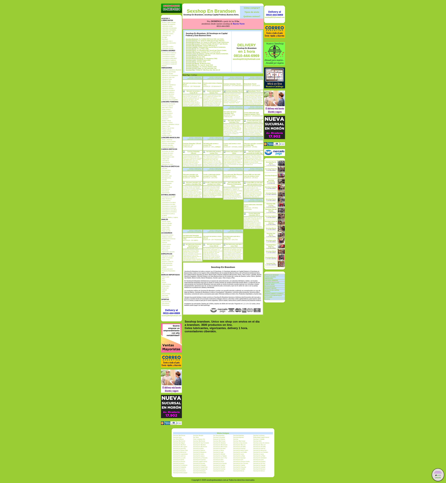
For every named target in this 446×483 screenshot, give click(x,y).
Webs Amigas (223, 433)
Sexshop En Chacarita (239, 467)
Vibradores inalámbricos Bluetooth (171, 70)
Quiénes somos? (251, 16)
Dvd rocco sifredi (167, 187)
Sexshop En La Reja (239, 456)
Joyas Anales (166, 227)
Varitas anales (166, 229)
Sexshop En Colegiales (199, 465)
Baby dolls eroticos (167, 107)
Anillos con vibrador (167, 73)
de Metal (164, 215)
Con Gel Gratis (166, 301)
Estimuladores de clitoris (169, 202)
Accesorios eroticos (167, 235)
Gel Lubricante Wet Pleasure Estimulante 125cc (233, 175)
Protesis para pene (167, 269)
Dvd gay (164, 179)
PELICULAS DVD (270, 286)
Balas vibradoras (167, 198)
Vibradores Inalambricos (169, 84)
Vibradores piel (166, 83)
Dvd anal (164, 168)
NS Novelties (165, 286)
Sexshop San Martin (192, 63)
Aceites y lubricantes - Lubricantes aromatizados (194, 78)
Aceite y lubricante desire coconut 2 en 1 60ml (211, 175)
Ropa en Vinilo (166, 126)
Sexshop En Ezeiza (178, 463)
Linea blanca (165, 160)
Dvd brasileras (166, 172)
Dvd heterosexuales (167, 181)
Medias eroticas (166, 120)
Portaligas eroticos (167, 122)
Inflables (164, 267)
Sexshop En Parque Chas (180, 450)
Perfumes (164, 44)
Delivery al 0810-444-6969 (171, 312)
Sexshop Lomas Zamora (240, 443)
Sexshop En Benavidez (199, 472)
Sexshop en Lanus (258, 454)
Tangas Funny (166, 133)
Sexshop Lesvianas (258, 435)
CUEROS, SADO (269, 284)
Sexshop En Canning (219, 469)
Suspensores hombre (168, 147)
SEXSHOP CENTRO (270, 288)
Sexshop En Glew (218, 459)
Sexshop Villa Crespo (193, 52)
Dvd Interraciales (167, 183)
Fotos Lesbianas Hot (199, 439)
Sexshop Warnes (191, 65)
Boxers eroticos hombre (169, 141)
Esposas (164, 242)
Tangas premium (166, 131)
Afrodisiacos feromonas (168, 238)
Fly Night (164, 37)
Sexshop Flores (191, 50)
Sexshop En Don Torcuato (240, 463)
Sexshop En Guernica (199, 459)
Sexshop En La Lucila (179, 457)
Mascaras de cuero (167, 164)
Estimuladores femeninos (169, 208)
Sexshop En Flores (218, 461)
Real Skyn (165, 39)
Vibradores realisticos (168, 92)
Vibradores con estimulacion (170, 75)
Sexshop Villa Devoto (179, 435)
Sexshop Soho (257, 441)
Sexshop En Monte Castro (240, 450)
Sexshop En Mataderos (199, 452)
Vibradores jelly (166, 81)
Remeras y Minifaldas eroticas (170, 124)
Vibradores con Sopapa (168, 97)
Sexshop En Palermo (199, 450)
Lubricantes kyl (166, 35)
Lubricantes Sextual (167, 48)
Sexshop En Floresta (179, 461)
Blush (163, 280)
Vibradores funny (167, 79)
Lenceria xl (165, 118)
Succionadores (166, 200)
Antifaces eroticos (167, 237)
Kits (163, 272)
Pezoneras (165, 250)
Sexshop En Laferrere (179, 456)
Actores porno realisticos (169, 52)
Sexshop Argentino (238, 437)
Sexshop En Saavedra (179, 448)
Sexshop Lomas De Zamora (261, 443)
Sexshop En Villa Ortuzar (220, 444)
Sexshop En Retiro (198, 448)
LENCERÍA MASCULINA (272, 282)
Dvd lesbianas (166, 185)
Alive (163, 278)
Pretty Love (165, 288)
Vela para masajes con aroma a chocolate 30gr (191, 175)
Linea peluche (166, 162)
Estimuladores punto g (168, 213)
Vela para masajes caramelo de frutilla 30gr (253, 144)
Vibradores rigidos (167, 86)
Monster (164, 65)
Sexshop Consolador (219, 437)
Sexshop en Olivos (218, 450)
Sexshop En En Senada (220, 463)
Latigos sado (165, 158)
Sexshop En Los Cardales (260, 452)
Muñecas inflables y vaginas (170, 217)
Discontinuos (165, 303)
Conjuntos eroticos (167, 113)
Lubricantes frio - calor (168, 31)
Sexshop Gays (177, 437)
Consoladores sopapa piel (169, 64)
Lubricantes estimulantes (169, 30)
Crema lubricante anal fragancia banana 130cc (252, 113)
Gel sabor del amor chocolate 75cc (230, 112)
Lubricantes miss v (167, 41)
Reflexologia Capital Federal (261, 437)
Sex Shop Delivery (178, 439)
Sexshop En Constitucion (180, 465)
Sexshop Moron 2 (271, 257)
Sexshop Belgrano (192, 39)
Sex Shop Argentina (218, 435)
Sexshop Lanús (191, 60)
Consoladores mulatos (168, 56)
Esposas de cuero (167, 155)
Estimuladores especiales (169, 206)
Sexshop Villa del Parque (194, 45)
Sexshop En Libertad (219, 454)
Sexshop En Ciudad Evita (200, 467)
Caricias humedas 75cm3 (232, 84)
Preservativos (166, 246)
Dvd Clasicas (166, 189)
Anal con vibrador (167, 223)
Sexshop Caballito (192, 47)
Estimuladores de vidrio (168, 204)
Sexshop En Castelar (259, 467)
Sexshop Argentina (238, 435)
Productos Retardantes (168, 270)
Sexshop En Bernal (238, 470)
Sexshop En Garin (258, 459)
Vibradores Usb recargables (170, 99)
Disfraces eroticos (167, 117)
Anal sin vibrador (166, 225)
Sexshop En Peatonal (239, 448)
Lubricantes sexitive (167, 46)
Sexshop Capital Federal (200, 461)
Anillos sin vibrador (167, 257)
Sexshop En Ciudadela (179, 467)
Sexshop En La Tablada (220, 456)
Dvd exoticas (165, 174)
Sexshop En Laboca (199, 456)
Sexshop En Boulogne (199, 470)
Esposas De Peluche (219, 439)
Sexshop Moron (191, 57)
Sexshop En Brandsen (211, 11)
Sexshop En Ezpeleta (259, 461)
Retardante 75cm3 (250, 84)
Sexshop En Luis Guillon (240, 452)
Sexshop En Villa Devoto (200, 446)
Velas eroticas (166, 248)
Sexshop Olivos (191, 62)
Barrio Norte (239, 24)
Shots (163, 291)
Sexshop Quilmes (191, 55)
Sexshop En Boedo (218, 470)
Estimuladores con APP (168, 197)
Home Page (186, 75)
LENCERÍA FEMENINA (271, 280)
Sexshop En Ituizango (239, 457)
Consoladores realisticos (169, 60)
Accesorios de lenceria (168, 104)
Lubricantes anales (167, 26)
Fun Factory (165, 297)
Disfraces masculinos (168, 143)
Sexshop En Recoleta (219, 448)
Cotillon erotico (166, 240)
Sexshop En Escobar (199, 463)
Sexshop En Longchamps (180, 454)
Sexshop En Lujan (218, 452)
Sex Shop (196, 437)
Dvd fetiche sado (167, 176)
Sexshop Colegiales (192, 67)
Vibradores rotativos (167, 96)
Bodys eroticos (166, 109)
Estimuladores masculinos (169, 210)
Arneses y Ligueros (167, 105)
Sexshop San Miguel (179, 443)
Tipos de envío (251, 12)
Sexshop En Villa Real (179, 444)
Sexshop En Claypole (259, 465)
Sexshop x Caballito (258, 439)
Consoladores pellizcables (169, 58)
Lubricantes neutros (167, 33)
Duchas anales (166, 221)
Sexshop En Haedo (178, 459)
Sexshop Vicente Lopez (193, 68)
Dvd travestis (166, 192)
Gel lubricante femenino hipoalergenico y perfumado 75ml (192, 237)
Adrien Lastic (165, 277)
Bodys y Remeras (167, 139)
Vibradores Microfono (168, 94)
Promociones (165, 305)
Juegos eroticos (166, 244)
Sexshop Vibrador (198, 435)
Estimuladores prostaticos (169, 211)
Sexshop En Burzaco (259, 469)
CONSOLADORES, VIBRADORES (270, 277)
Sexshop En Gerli (238, 459)
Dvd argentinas (166, 170)
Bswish (164, 282)
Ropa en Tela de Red (168, 128)
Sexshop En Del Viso (259, 463)
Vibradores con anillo (168, 256)
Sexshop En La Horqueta (200, 457)
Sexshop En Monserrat (259, 450)
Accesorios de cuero (168, 151)
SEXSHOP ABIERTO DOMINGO (274, 293)
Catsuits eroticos (167, 111)
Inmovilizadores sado (168, 157)
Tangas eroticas (166, 130)
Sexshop (235, 439)
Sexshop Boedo (191, 49)
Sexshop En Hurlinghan (260, 457)
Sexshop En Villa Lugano (180, 446)
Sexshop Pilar (190, 70)
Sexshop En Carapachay (200, 469)
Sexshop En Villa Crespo (220, 446)
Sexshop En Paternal (259, 448)
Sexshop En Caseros (179, 469)
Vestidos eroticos (167, 135)
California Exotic (166, 284)
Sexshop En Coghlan (219, 465)
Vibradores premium (167, 88)
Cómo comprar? (252, 8)
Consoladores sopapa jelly (169, 62)
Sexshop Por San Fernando (201, 443)
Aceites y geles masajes (169, 22)
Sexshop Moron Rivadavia (194, 58)
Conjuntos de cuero (167, 153)
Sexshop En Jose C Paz (220, 457)
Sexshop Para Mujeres (271, 245)
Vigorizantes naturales (168, 251)
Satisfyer (164, 290)
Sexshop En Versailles (239, 446)
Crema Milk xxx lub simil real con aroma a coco (252, 175)
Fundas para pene (167, 265)
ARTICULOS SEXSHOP (272, 275)
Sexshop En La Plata (259, 456)
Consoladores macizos (168, 54)
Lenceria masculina (167, 145)
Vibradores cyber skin (168, 77)
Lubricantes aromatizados (169, 28)
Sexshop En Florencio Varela (241, 461)
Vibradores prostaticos (168, 90)
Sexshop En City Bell (219, 467)
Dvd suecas (165, 191)
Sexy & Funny (166, 293)
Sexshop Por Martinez (219, 443)
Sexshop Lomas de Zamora (195, 54)
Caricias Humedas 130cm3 (192, 143)
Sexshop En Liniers (198, 454)
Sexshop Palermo (191, 41)
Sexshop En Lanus (238, 454)
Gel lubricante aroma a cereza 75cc (210, 144)
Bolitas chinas (166, 259)
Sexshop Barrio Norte (193, 42)
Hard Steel (165, 295)
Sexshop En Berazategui (180, 472)
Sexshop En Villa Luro (239, 444)
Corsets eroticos (166, 115)
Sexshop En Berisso (259, 470)
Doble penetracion (167, 263)
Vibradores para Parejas (169, 71)
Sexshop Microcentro (193, 44)
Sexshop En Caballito (239, 469)
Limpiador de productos (168, 24)
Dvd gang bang (166, 177)
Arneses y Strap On (167, 261)
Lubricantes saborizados (169, 43)
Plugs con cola (166, 231)
